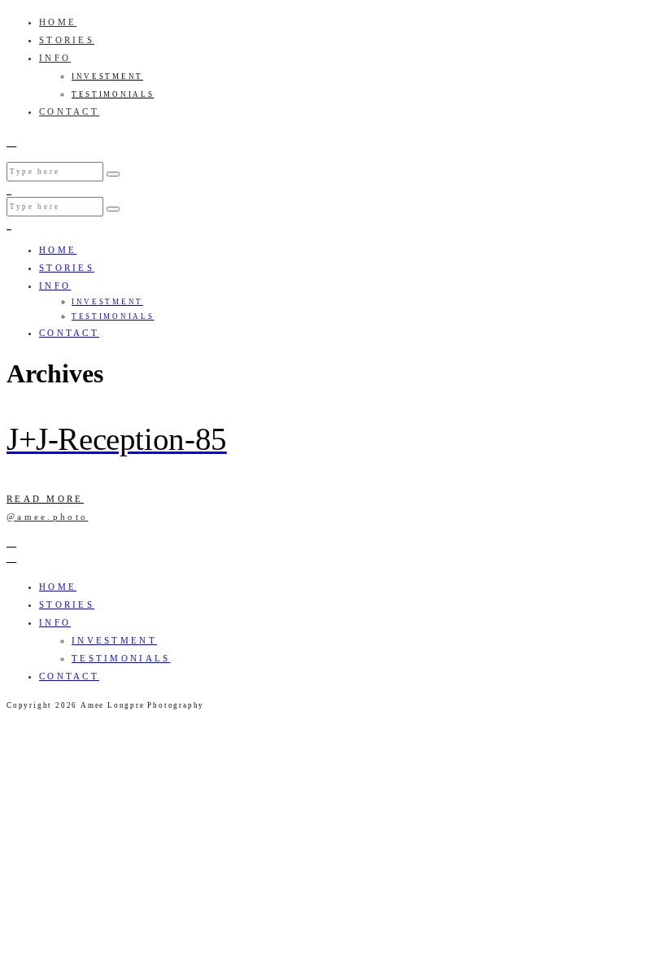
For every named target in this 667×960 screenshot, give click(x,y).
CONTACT (69, 111)
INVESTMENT (107, 76)
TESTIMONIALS (113, 94)
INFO (55, 58)
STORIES (66, 40)
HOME (57, 22)
